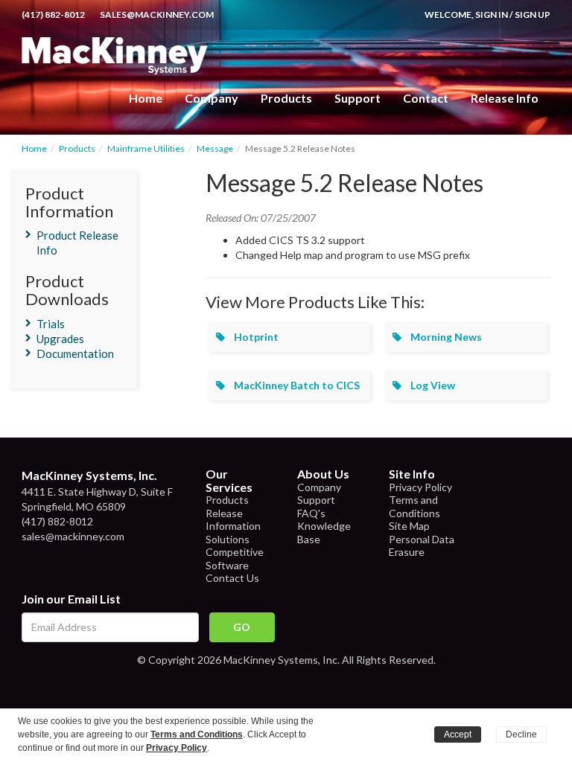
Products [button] (286, 98)
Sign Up (532, 14)
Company (211, 98)
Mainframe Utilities (146, 148)
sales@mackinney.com (157, 14)
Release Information (233, 520)
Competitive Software (235, 558)
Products (77, 148)
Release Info (504, 98)
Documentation (75, 353)
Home (145, 98)
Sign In (491, 14)
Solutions (228, 539)
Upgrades (60, 338)
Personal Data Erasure (421, 546)
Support (357, 98)
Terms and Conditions (414, 506)
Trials (50, 323)
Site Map (409, 525)
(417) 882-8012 (53, 14)
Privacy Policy (420, 487)
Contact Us (232, 578)
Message (215, 148)
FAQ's (311, 513)
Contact (425, 98)
